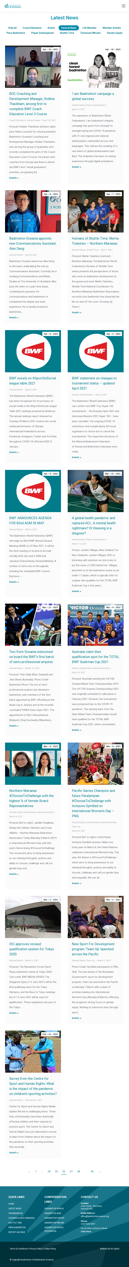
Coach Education (32, 28)
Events (51, 28)
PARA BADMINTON (17, 1227)
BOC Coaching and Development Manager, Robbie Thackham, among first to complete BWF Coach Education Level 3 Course (32, 104)
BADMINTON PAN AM (54, 1223)
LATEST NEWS (14, 1208)
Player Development (42, 33)
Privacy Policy (35, 1249)
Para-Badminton (16, 33)
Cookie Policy (50, 1249)
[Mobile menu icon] (124, 6)
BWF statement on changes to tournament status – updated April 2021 (94, 383)
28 (78, 1171)
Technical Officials (90, 33)
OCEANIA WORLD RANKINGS (21, 1218)
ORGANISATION (15, 1213)
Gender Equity (114, 33)
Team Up (76, 826)
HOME (11, 1204)
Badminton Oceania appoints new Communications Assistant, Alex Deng (32, 243)
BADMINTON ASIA (53, 1213)
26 (63, 1171)
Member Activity (112, 28)
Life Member (89, 28)
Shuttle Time (67, 33)
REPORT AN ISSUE (16, 1232)
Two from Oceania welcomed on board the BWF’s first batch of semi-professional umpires (31, 657)
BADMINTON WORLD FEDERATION (54, 1229)
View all (12, 28)
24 (49, 1171)
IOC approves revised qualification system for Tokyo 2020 (31, 949)
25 (56, 1171)
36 (92, 1171)
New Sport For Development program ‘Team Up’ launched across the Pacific (93, 949)
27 (71, 1171)
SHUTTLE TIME (15, 1223)
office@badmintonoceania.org (95, 1216)
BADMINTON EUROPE (54, 1218)
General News (68, 28)
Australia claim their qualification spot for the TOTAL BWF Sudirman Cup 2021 (95, 657)
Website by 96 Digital (109, 1249)
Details (13, 178)
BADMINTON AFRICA (54, 1208)
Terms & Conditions (19, 1249)
